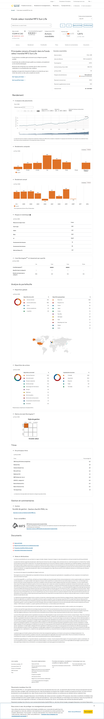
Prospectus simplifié (36, 674)
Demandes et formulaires (65, 1)
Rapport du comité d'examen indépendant (41, 678)
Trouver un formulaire (16, 668)
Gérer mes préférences (74, 711)
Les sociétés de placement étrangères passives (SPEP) (40, 681)
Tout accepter (88, 711)
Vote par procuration (36, 676)
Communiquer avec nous (78, 1)
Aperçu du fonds (35, 663)
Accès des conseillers (16, 664)
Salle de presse (14, 670)
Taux (12, 672)
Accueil (13, 10)
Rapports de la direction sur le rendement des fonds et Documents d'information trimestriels (41, 671)
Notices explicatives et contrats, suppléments (39, 666)
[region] (52, 711)
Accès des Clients (15, 666)
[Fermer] (94, 705)
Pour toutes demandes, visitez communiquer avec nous (79, 664)
